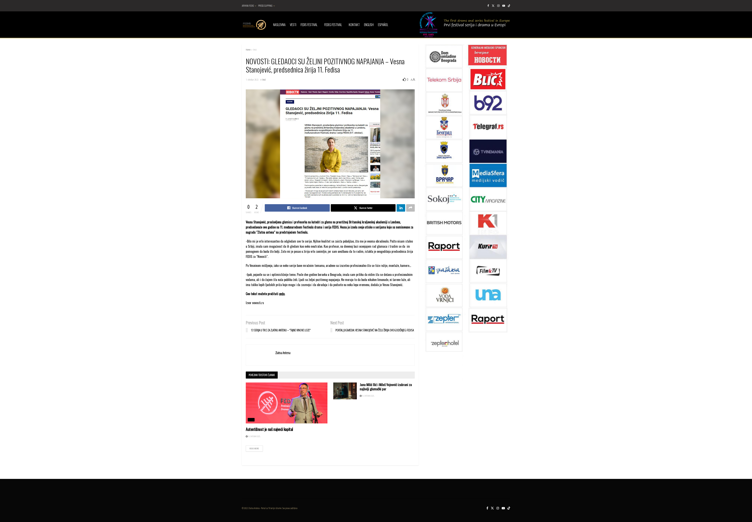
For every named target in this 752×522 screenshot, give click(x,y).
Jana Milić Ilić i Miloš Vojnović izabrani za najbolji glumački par (386, 386)
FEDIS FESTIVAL (309, 24)
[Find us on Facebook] (488, 5)
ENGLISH (369, 24)
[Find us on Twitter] (493, 5)
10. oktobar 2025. (254, 436)
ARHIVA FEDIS (248, 5)
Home (248, 49)
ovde (282, 293)
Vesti (255, 49)
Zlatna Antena (282, 352)
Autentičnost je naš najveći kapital (269, 429)
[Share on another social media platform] (410, 208)
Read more (256, 447)
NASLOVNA (279, 24)
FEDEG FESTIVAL (333, 24)
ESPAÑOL (383, 24)
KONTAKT (354, 24)
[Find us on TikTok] (509, 5)
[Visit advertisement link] (467, 236)
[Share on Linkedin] (401, 208)
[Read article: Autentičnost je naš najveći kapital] (286, 402)
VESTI (293, 24)
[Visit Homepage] (254, 24)
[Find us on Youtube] (503, 5)
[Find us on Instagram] (498, 5)
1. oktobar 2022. (252, 79)
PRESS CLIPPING (265, 5)
